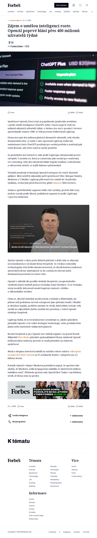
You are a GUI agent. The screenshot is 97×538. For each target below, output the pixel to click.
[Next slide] (91, 12)
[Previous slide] (5, 12)
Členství (32, 502)
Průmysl (20, 11)
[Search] (80, 5)
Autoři (74, 466)
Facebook (52, 532)
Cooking (58, 11)
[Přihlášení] (73, 5)
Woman (85, 11)
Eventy (31, 499)
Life (50, 11)
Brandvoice (54, 486)
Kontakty (32, 512)
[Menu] (87, 5)
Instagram (67, 532)
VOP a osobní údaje (36, 515)
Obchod (74, 470)
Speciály (76, 11)
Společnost (30, 11)
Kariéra (31, 509)
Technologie (41, 11)
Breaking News (56, 483)
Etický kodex (33, 519)
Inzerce (32, 506)
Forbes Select (77, 476)
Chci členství (61, 5)
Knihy (74, 473)
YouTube (86, 532)
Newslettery (54, 480)
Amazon (57, 182)
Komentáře (54, 470)
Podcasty (53, 476)
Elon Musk (23, 337)
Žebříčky (67, 11)
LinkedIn (76, 532)
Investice (11, 11)
